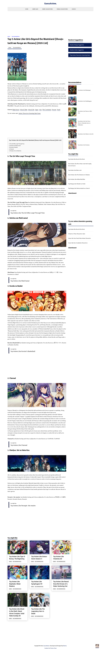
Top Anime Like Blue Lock (74, 170)
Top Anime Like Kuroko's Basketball (23, 351)
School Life (31, 110)
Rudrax (65, 645)
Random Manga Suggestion (77, 45)
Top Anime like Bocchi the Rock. (76, 159)
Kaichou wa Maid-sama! (15, 145)
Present (54, 110)
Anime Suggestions (47, 9)
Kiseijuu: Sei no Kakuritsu (15, 150)
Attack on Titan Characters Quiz (76, 234)
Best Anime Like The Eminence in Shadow (79, 175)
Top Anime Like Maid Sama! (20, 281)
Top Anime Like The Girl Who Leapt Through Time (28, 213)
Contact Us (47, 648)
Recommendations (16, 36)
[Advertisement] (50, 24)
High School (15, 110)
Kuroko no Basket (14, 147)
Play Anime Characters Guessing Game (80, 55)
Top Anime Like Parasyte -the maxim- (23, 506)
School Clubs (23, 110)
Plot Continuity (47, 110)
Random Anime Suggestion (77, 50)
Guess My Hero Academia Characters (78, 243)
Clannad (12, 149)
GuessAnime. (50, 3)
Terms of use (53, 648)
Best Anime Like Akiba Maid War (76, 179)
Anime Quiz (35, 9)
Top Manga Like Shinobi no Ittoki (76, 184)
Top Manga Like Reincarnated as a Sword (79, 188)
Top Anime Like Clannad (19, 445)
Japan (36, 110)
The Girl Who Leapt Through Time (17, 143)
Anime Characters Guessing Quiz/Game (30, 113)
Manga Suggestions (62, 9)
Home (26, 9)
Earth (58, 110)
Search (74, 9)
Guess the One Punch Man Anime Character (79, 238)
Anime (9, 47)
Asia (40, 110)
